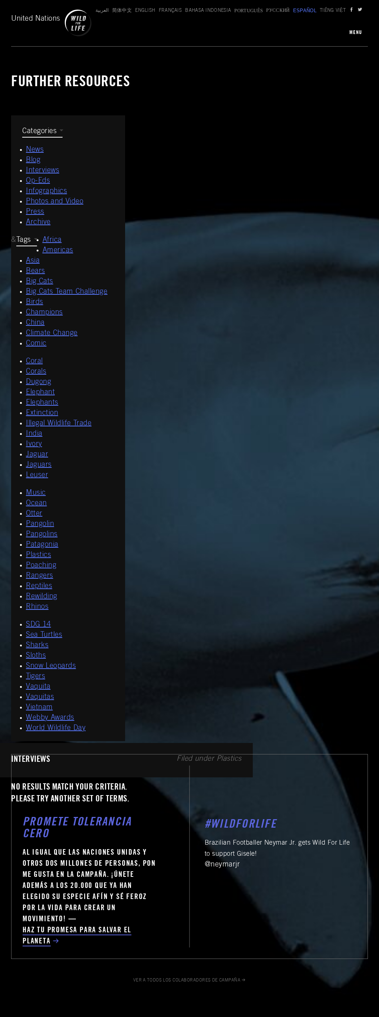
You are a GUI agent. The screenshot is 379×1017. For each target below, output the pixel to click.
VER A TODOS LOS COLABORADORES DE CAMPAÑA (187, 980)
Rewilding (41, 597)
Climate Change (52, 333)
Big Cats (39, 281)
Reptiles (39, 586)
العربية (102, 11)
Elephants (42, 403)
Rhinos (37, 607)
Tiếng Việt (333, 11)
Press (35, 212)
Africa (52, 240)
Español (304, 10)
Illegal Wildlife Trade (58, 424)
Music (36, 493)
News (35, 150)
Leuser (37, 475)
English (145, 11)
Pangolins (42, 534)
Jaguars (39, 465)
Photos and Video (54, 202)
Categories (39, 131)
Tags (23, 240)
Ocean (36, 503)
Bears (35, 271)
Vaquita (38, 687)
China (35, 323)
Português (248, 10)
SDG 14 (38, 625)
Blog (33, 160)
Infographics (46, 191)
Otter (34, 514)
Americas (58, 250)
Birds (34, 302)
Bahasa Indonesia (208, 11)
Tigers (35, 676)
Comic (36, 344)
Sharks (37, 645)
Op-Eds (38, 181)
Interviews (42, 171)
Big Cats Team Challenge (66, 292)
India (34, 434)
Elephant (40, 392)
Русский (277, 11)
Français (170, 11)
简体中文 (122, 11)
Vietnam (39, 708)
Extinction (42, 413)
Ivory (34, 444)
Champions (44, 313)
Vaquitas (40, 697)
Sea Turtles (44, 635)
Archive (38, 222)
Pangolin (40, 524)
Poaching (41, 566)
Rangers (39, 576)
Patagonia (42, 545)
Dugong (38, 382)
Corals (36, 372)
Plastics (38, 555)
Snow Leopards (51, 666)
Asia (33, 261)
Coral (34, 361)
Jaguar (37, 455)
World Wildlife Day (55, 728)
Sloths (36, 656)
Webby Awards (50, 718)
